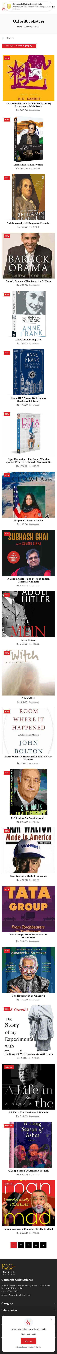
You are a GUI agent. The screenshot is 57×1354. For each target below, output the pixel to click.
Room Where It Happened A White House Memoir (28, 758)
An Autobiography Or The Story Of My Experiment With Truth (28, 105)
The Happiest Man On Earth (28, 995)
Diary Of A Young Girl (28, 339)
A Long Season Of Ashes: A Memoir (28, 1170)
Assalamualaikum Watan (28, 164)
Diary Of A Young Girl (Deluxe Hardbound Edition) (28, 399)
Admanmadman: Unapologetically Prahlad (28, 1229)
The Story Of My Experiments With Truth (28, 1054)
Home (19, 27)
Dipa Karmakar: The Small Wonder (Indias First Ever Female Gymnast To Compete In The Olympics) (28, 461)
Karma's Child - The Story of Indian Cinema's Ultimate (28, 580)
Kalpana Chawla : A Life (28, 520)
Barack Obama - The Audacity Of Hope (28, 281)
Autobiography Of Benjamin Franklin (28, 223)
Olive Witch (28, 698)
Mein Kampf (28, 640)
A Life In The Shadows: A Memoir (28, 1112)
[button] (34, 7)
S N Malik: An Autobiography (28, 817)
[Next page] (43, 1245)
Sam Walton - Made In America (28, 876)
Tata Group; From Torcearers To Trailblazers (28, 936)
